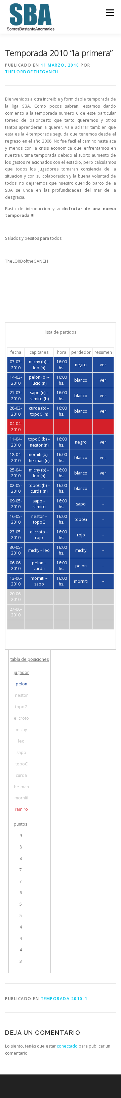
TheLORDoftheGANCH (31, 72)
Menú (109, 12)
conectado (67, 1046)
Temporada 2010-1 (64, 998)
